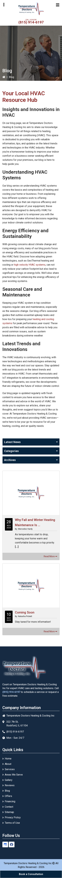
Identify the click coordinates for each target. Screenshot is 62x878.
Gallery (8, 780)
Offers (8, 796)
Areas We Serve (14, 774)
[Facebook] (11, 844)
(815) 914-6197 (31, 22)
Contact (9, 806)
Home (8, 758)
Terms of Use (12, 822)
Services (10, 769)
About (8, 763)
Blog (7, 790)
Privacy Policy (13, 817)
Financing (10, 801)
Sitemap (9, 812)
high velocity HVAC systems (29, 264)
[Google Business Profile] (5, 844)
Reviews (9, 785)
